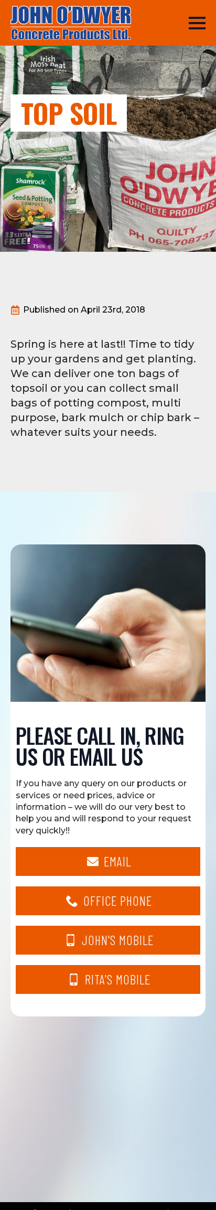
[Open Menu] (197, 23)
